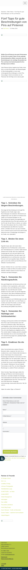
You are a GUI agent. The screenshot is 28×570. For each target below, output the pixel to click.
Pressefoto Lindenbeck (7, 504)
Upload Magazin (5, 515)
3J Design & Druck (6, 478)
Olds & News (10, 11)
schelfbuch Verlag (5, 483)
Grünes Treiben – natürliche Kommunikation (12, 512)
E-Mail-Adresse (7, 416)
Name (5, 409)
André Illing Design (6, 507)
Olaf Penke (6, 28)
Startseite (3, 11)
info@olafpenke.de (9, 554)
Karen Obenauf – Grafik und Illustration (11, 510)
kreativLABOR (5, 494)
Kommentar (6, 431)
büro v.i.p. (3, 481)
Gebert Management (6, 496)
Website (5, 422)
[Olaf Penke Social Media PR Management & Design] (9, 3)
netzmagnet (4, 499)
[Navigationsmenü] (25, 3)
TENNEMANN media (6, 489)
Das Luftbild (4, 502)
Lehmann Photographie (7, 486)
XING (2, 565)
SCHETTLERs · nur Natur (7, 491)
